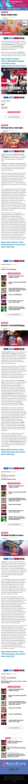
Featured (14, 264)
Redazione (5, 18)
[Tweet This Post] (11, 38)
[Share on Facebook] (6, 38)
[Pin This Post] (16, 38)
